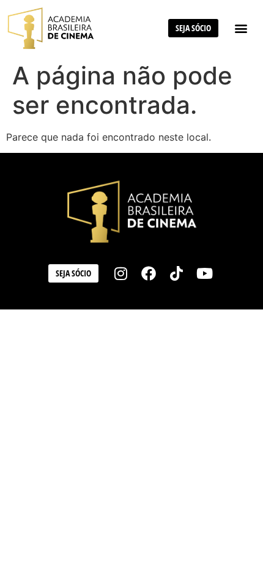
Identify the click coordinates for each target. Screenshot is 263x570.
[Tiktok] (176, 273)
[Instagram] (121, 273)
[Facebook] (148, 273)
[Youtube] (204, 273)
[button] (241, 28)
